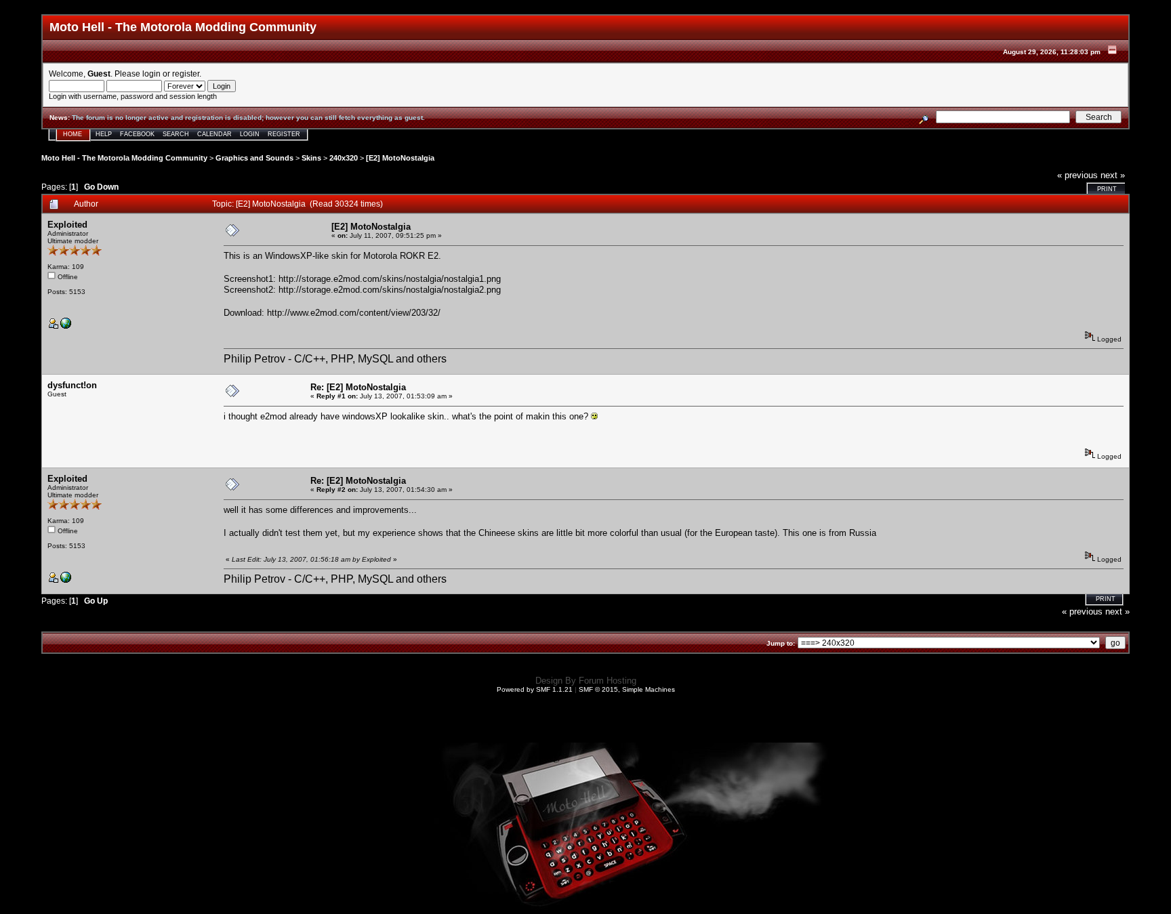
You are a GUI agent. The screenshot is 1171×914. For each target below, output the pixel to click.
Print (1107, 189)
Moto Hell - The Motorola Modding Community (124, 158)
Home (72, 134)
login (151, 73)
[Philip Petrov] (65, 326)
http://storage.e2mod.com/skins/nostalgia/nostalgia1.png (390, 279)
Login (250, 134)
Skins (311, 158)
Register (284, 134)
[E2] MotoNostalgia (400, 158)
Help (104, 134)
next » (1113, 175)
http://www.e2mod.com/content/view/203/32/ (353, 313)
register (185, 73)
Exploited (67, 225)
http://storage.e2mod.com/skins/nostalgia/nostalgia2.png (390, 290)
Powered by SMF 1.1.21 (535, 689)
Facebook (137, 134)
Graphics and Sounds (254, 158)
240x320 (343, 158)
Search (176, 134)
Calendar (214, 134)
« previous (1077, 175)
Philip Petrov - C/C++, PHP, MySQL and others (335, 359)
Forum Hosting (607, 681)
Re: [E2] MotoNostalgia (358, 387)
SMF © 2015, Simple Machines (627, 689)
